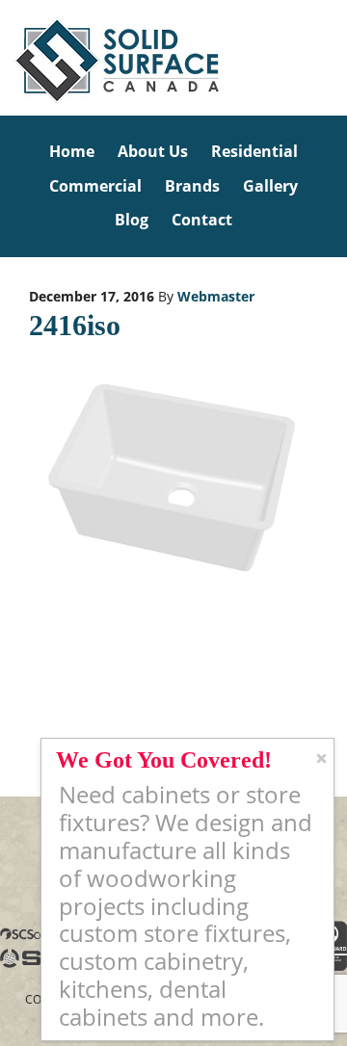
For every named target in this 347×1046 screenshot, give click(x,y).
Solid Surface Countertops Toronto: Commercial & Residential (3, 58)
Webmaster (215, 296)
